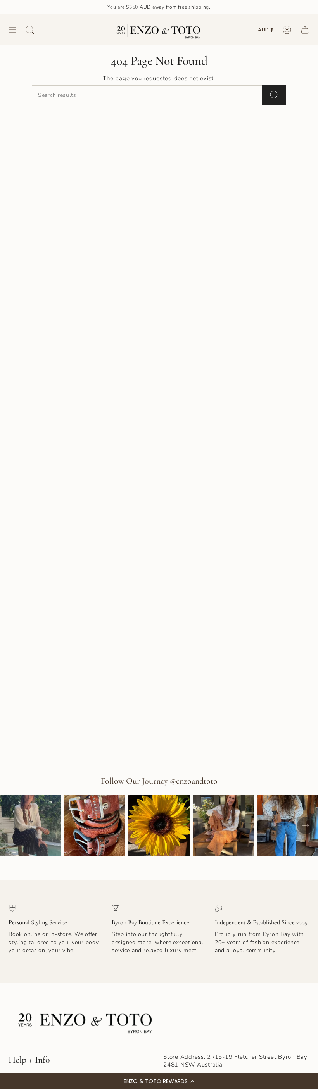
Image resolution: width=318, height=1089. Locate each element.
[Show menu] (12, 29)
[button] (159, 1081)
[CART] (305, 29)
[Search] (274, 95)
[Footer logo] (86, 1019)
